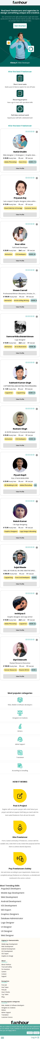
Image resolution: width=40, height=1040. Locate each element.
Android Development (11, 901)
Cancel (30, 1033)
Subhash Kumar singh (20, 382)
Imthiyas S (20, 613)
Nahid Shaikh (20, 151)
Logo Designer (7, 922)
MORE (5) (32, 439)
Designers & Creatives (8, 1008)
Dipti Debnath (20, 659)
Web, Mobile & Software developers (12, 1005)
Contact (3, 974)
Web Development (9, 897)
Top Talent (4, 994)
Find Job (4, 990)
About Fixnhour (6, 964)
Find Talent (4, 987)
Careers (3, 972)
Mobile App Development (12, 892)
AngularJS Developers (11, 888)
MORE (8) (32, 347)
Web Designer (7, 935)
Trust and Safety (6, 967)
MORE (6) (34, 300)
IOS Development (9, 905)
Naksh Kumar (20, 521)
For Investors (5, 969)
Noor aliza (20, 244)
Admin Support (6, 1012)
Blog (2, 997)
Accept (36, 1033)
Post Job (4, 985)
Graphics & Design (7, 956)
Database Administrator (12, 918)
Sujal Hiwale (20, 567)
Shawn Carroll (20, 290)
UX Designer (6, 931)
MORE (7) (32, 393)
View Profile (20, 168)
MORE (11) (32, 162)
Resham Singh (20, 428)
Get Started (20, 25)
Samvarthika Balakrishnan (20, 336)
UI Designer (6, 927)
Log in (34, 1037)
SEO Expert (6, 910)
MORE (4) (32, 254)
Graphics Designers (10, 914)
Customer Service (7, 1017)
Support (3, 976)
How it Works (5, 992)
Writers (3, 1010)
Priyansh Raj (20, 198)
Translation (5, 1015)
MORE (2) (35, 670)
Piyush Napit (20, 475)
